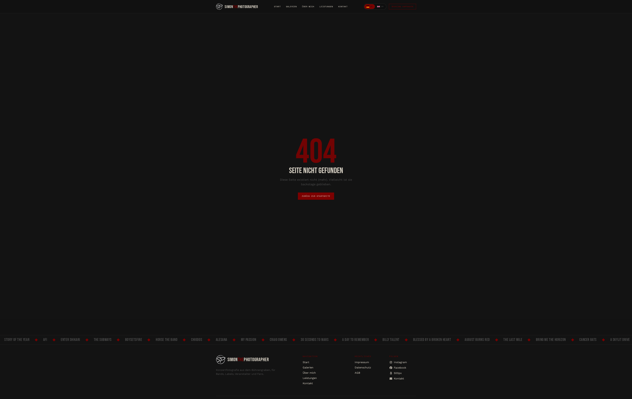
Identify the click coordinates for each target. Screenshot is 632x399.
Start (277, 6)
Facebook (400, 367)
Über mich (308, 6)
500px (398, 373)
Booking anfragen (402, 6)
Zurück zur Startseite (316, 196)
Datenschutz (363, 367)
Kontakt (343, 6)
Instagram (400, 362)
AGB (357, 372)
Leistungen (326, 6)
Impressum (362, 362)
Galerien (291, 6)
